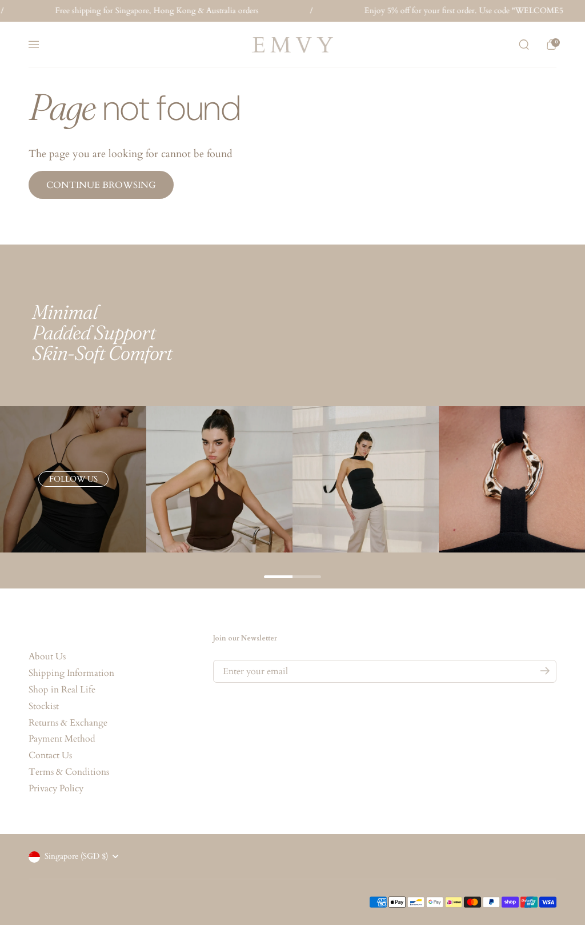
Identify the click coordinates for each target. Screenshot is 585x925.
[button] (524, 44)
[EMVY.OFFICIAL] (292, 45)
